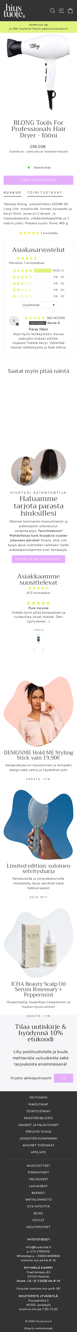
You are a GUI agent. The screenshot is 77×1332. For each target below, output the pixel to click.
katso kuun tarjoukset (38, 559)
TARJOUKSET (38, 1179)
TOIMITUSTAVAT (38, 1111)
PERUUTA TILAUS (38, 1131)
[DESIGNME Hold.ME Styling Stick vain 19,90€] (38, 712)
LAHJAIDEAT (38, 1186)
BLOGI (38, 1213)
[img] (35, 318)
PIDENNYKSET (38, 1172)
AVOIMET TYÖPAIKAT (39, 1145)
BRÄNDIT (38, 1193)
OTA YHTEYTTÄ (38, 1206)
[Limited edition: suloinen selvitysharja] (38, 825)
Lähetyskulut (34, 151)
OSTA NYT (39, 897)
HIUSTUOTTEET (38, 1165)
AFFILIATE (38, 1152)
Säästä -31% (38, 779)
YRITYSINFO (38, 1097)
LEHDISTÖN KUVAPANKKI (39, 1138)
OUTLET (38, 1220)
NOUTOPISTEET (38, 1227)
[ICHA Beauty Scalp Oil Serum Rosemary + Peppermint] (38, 943)
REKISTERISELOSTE (38, 1118)
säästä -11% (38, 1015)
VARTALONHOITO (38, 1199)
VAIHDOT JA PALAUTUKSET (38, 1125)
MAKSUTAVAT (38, 1104)
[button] (30, 233)
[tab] (13, 193)
